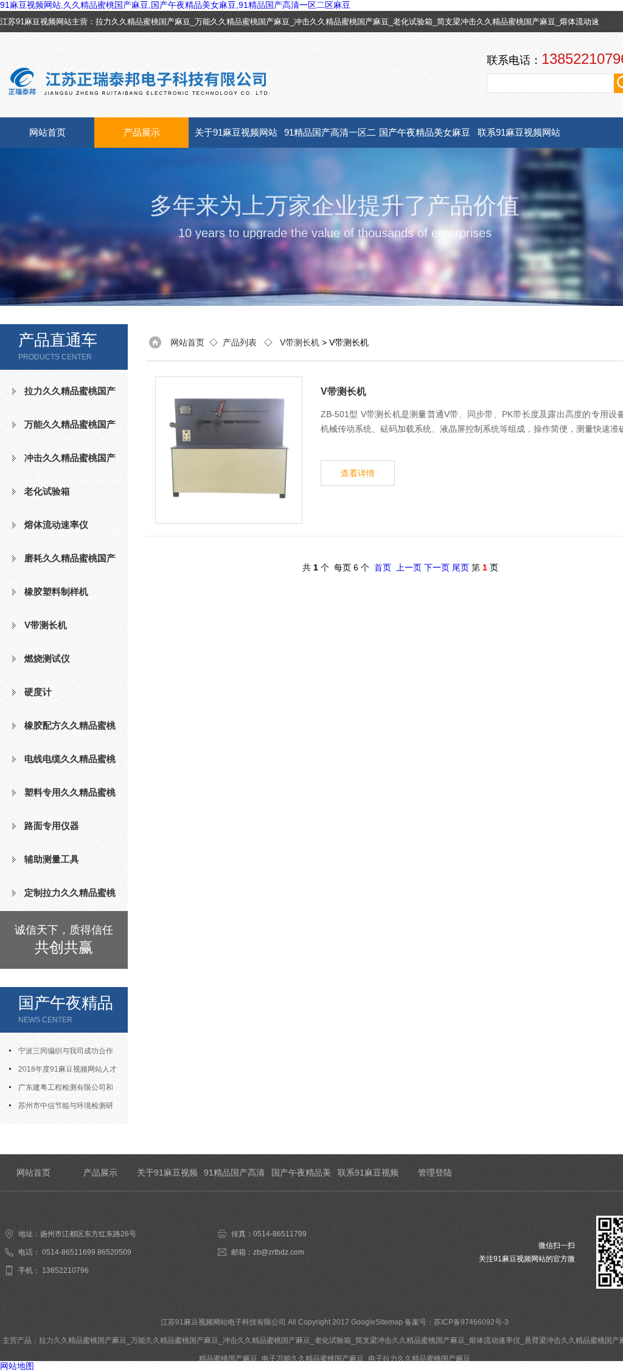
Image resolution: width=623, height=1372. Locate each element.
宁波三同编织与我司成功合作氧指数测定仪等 (61, 1053)
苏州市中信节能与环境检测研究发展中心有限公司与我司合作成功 (64, 1108)
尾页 (460, 567)
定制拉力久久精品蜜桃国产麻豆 (64, 897)
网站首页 (47, 132)
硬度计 (38, 692)
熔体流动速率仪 (56, 524)
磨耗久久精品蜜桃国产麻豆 (64, 563)
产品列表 (240, 342)
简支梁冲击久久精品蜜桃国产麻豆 (496, 21)
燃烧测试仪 (47, 658)
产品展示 (142, 132)
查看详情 (358, 473)
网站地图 (17, 1366)
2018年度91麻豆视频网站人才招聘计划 (63, 1071)
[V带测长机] (229, 450)
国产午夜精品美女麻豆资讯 (424, 137)
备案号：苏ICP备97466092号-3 (457, 1322)
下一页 (437, 567)
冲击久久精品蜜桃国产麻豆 (341, 21)
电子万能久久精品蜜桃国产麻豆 (313, 1358)
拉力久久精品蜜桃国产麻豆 (143, 21)
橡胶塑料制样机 (56, 591)
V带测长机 (45, 625)
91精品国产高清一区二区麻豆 (330, 137)
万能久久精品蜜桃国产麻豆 (242, 21)
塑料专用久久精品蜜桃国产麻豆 (64, 797)
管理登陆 (435, 1172)
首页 (382, 567)
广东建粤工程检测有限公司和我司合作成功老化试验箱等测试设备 (64, 1090)
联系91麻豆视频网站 (519, 132)
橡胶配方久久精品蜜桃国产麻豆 (64, 730)
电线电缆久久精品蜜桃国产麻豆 (64, 764)
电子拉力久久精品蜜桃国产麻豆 (419, 1358)
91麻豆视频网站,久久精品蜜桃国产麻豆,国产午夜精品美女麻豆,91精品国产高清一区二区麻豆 (175, 5)
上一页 (409, 567)
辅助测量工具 (51, 859)
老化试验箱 (413, 21)
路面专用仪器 (51, 825)
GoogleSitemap (377, 1322)
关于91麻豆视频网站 (236, 132)
